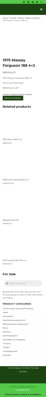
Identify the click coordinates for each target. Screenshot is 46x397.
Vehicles (7, 355)
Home (11, 368)
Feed (5, 312)
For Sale (35, 368)
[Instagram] (28, 2)
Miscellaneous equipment (15, 324)
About (18, 368)
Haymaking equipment (14, 320)
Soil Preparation (10, 336)
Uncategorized (10, 351)
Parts (5, 328)
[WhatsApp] (41, 2)
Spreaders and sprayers (14, 339)
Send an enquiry (13, 98)
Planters (7, 332)
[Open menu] (41, 9)
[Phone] (37, 2)
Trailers (6, 347)
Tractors (29, 94)
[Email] (33, 2)
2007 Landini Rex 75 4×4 (14, 260)
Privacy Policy (12, 394)
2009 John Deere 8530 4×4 (15, 180)
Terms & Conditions (30, 394)
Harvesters (8, 316)
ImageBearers (23, 390)
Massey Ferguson (18, 94)
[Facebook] (24, 2)
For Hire (26, 368)
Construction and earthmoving (18, 308)
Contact (23, 371)
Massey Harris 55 (11, 220)
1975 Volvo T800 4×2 (12, 139)
